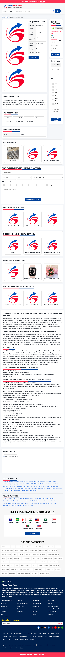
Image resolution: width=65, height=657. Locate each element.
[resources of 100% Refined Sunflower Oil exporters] (33, 218)
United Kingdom (51, 633)
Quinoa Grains (20, 486)
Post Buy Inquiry (56, 119)
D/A (56, 87)
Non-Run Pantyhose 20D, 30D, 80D (52, 305)
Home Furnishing (6, 648)
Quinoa (31, 481)
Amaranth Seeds (12, 503)
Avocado (19, 505)
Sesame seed (13, 160)
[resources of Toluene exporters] (13, 271)
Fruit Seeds (8, 118)
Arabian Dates (6, 505)
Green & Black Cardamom (52, 226)
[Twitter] (42, 627)
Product (8, 17)
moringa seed (32, 160)
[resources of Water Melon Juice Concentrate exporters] (33, 244)
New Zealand (56, 636)
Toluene (13, 278)
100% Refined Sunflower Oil (32, 226)
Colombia (22, 639)
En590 (48, 488)
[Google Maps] (59, 627)
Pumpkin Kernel (25, 490)
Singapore (5, 636)
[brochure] (10, 457)
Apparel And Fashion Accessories (16, 645)
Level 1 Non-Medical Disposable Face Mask (52, 278)
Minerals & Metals (15, 648)
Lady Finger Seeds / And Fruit (10, 488)
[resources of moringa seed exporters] (33, 153)
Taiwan (9, 636)
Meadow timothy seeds (51, 481)
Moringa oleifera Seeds (36, 486)
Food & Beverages (52, 645)
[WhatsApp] (62, 627)
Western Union (56, 99)
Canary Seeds (12, 486)
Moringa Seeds (9, 121)
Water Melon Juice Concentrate (32, 252)
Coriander (5, 486)
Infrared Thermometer (57, 488)
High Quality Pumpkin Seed (15, 484)
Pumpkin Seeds (33, 490)
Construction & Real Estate (30, 645)
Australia (8, 639)
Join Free (42, 1)
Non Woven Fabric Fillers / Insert (13, 305)
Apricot (55, 503)
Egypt (40, 633)
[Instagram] (45, 627)
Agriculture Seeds (29, 498)
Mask (4, 490)
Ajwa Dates (56, 501)
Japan (4, 633)
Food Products (20, 498)
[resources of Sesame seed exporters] (13, 153)
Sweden (44, 633)
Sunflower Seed (12, 498)
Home (3, 17)
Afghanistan (40, 636)
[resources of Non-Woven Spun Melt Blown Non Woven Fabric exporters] (52, 244)
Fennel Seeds (55, 484)
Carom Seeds (39, 118)
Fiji (12, 639)
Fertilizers (45, 498)
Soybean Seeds (30, 121)
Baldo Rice (30, 505)
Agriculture (5, 645)
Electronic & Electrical (42, 645)
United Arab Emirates (22, 636)
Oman (30, 636)
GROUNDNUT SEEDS (28, 484)
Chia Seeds (26, 486)
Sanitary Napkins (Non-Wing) (32, 305)
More (21, 648)
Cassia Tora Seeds (46, 484)
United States (19, 633)
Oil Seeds (5, 498)
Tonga (50, 636)
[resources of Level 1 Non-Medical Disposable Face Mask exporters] (52, 271)
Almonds (5, 503)
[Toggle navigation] (3, 6)
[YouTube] (55, 627)
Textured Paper (6, 501)
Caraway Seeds (29, 118)
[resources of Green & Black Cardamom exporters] (52, 218)
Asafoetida (13, 505)
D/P (56, 92)
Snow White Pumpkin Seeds (13, 490)
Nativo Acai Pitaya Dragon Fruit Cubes (52, 160)
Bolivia (26, 639)
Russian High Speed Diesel (24, 488)
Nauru (4, 639)
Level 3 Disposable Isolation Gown (32, 278)
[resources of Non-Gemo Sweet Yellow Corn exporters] (13, 218)
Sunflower (13, 501)
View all (32, 533)
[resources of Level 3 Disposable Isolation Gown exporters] (33, 271)
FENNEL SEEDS (37, 484)
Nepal (8, 633)
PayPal (56, 95)
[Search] (58, 11)
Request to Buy (34, 57)
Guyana (16, 639)
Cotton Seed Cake (42, 488)
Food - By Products (38, 501)
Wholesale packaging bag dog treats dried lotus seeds (15, 481)
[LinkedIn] (49, 627)
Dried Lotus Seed (54, 486)
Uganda (35, 633)
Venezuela (32, 639)
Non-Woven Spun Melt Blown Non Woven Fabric (52, 252)
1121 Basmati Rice (48, 501)
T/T (56, 84)
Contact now (55, 54)
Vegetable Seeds (18, 118)
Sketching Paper (38, 498)
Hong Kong (30, 633)
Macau (46, 636)
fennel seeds (46, 486)
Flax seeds (5, 484)
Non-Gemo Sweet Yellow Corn (13, 226)
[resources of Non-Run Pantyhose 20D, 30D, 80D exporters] (52, 297)
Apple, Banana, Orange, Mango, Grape (43, 503)
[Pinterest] (52, 627)
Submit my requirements (32, 199)
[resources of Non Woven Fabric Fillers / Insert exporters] (13, 297)
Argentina (58, 633)
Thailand (15, 636)
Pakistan (34, 636)
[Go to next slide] (4, 90)
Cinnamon (34, 488)
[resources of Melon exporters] (13, 244)
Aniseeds (27, 503)
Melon (12, 252)
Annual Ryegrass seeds (39, 481)
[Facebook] (38, 627)
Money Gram (56, 104)
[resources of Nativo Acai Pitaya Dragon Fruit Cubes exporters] (52, 153)
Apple (32, 503)
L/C (56, 89)
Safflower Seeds (19, 121)
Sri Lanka (13, 633)
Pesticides (25, 501)
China (25, 633)
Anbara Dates (20, 503)
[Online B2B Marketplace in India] (14, 6)
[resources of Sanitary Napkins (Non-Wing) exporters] (33, 297)
